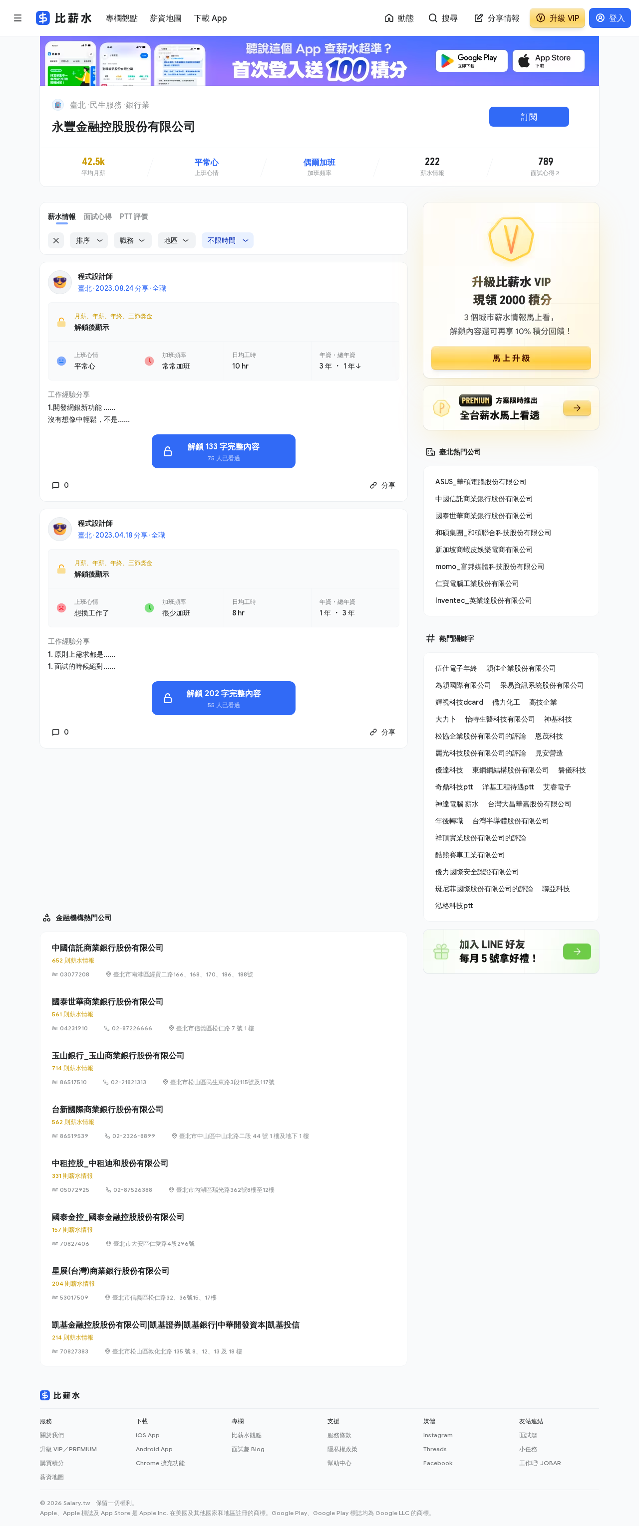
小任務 (528, 1449)
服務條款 (339, 1435)
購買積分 (52, 1463)
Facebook (437, 1463)
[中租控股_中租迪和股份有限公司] (223, 1176)
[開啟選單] (18, 18)
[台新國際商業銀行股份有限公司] (223, 1122)
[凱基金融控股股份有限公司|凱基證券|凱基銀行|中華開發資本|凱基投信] (223, 1337)
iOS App (148, 1435)
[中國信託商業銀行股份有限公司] (223, 960)
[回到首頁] (58, 105)
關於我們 (52, 1435)
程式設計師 (95, 276)
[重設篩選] (56, 240)
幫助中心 (339, 1463)
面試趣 (528, 1435)
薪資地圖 (52, 1477)
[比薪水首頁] (60, 1395)
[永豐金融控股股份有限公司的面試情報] (545, 167)
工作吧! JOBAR (540, 1463)
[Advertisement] (223, 826)
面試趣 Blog (248, 1449)
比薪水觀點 (247, 1435)
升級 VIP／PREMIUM (68, 1449)
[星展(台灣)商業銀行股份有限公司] (223, 1284)
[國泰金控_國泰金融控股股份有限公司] (223, 1230)
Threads (435, 1449)
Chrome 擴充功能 (160, 1463)
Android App (154, 1449)
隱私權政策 (342, 1449)
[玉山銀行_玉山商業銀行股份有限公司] (223, 1068)
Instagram (438, 1435)
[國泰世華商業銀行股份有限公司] (223, 1014)
